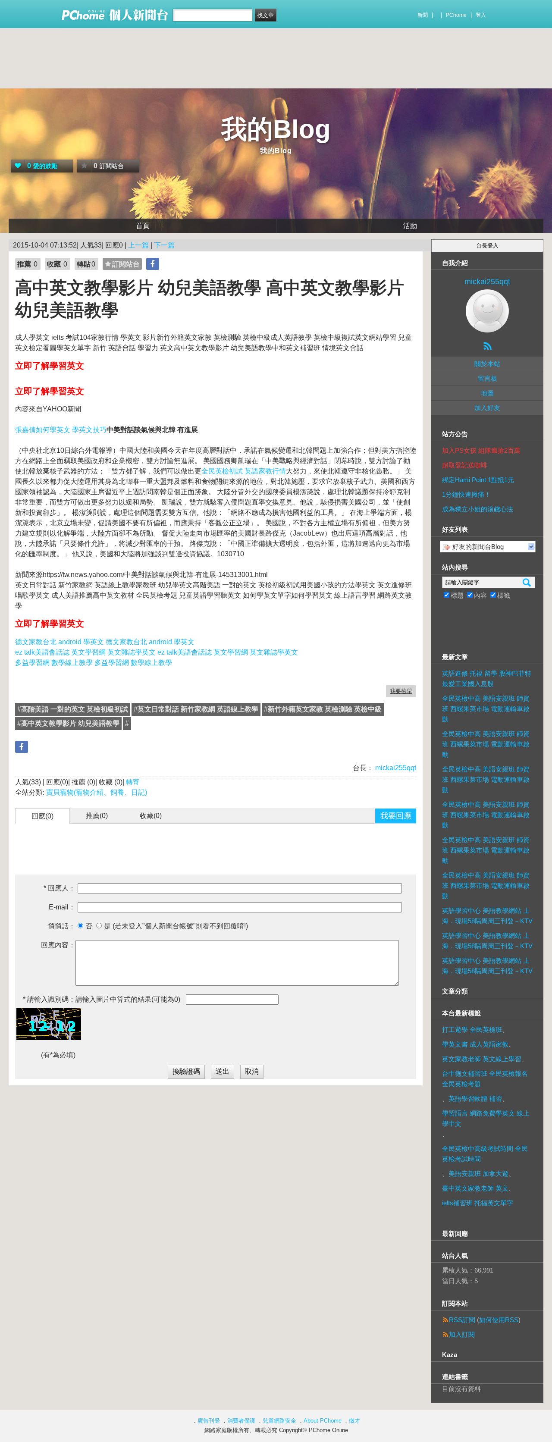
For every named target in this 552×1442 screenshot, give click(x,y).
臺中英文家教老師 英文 (475, 1188)
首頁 (143, 225)
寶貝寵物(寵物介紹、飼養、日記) (96, 792)
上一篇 (138, 245)
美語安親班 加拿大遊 (478, 1173)
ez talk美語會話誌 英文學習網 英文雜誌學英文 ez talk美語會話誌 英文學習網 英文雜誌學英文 (156, 652)
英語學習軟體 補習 (475, 1098)
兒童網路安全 (279, 1420)
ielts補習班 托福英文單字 (477, 1203)
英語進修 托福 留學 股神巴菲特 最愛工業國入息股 (486, 678)
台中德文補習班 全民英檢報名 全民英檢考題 (485, 1079)
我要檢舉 (401, 691)
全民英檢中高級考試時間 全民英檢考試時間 (485, 1154)
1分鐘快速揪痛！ (466, 494)
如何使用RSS (498, 1319)
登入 (481, 15)
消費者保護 (241, 1420)
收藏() (151, 815)
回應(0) (42, 816)
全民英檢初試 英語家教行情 (243, 471)
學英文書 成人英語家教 (475, 1044)
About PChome (323, 1420)
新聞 (422, 15)
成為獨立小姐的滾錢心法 (477, 509)
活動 (410, 225)
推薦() (97, 815)
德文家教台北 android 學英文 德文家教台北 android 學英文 (104, 642)
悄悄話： (61, 926)
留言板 (487, 378)
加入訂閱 (462, 1334)
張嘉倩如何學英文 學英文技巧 (61, 429)
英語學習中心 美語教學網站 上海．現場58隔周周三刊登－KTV (487, 916)
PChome (456, 15)
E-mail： (62, 907)
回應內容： (58, 945)
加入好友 (487, 407)
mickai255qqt (394, 767)
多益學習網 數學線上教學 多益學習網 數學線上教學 (93, 662)
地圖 (487, 393)
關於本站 (487, 363)
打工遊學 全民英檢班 (472, 1029)
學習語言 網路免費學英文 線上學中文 (486, 1118)
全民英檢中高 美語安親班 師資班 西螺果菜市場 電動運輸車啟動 (486, 709)
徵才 (354, 1420)
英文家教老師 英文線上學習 (481, 1059)
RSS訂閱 (462, 1319)
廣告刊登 (209, 1420)
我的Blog (276, 129)
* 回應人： (59, 888)
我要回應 (395, 816)
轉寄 (133, 782)
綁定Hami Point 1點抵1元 (478, 479)
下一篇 (164, 245)
